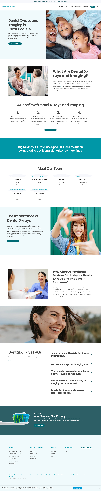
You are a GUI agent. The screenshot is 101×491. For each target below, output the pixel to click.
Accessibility (83, 475)
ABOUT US (85, 6)
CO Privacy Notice (65, 475)
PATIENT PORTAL (69, 447)
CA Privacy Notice (56, 475)
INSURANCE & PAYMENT (36, 447)
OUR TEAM (61, 6)
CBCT (61, 86)
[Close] (99, 488)
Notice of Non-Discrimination (44, 475)
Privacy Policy (12, 475)
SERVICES (66, 6)
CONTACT (12, 447)
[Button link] (98, 7)
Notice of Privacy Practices (23, 475)
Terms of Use (33, 475)
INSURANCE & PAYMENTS (75, 6)
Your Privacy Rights (77, 488)
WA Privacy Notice (75, 475)
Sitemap (11, 476)
